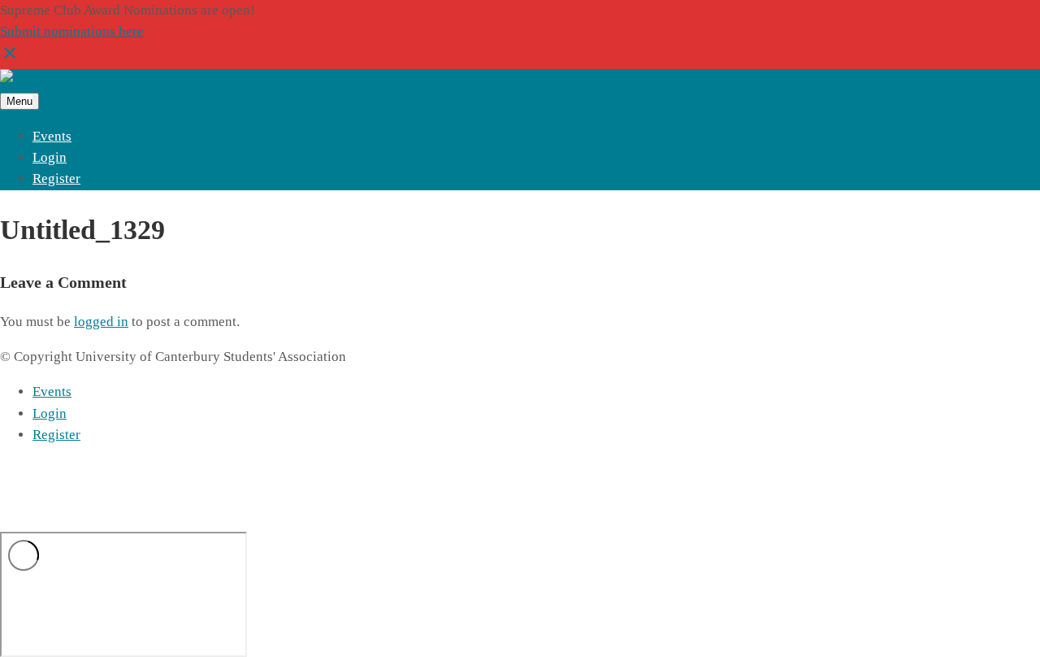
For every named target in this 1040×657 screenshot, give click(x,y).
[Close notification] (10, 58)
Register (56, 178)
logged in (101, 321)
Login (49, 157)
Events (52, 136)
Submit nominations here (72, 31)
